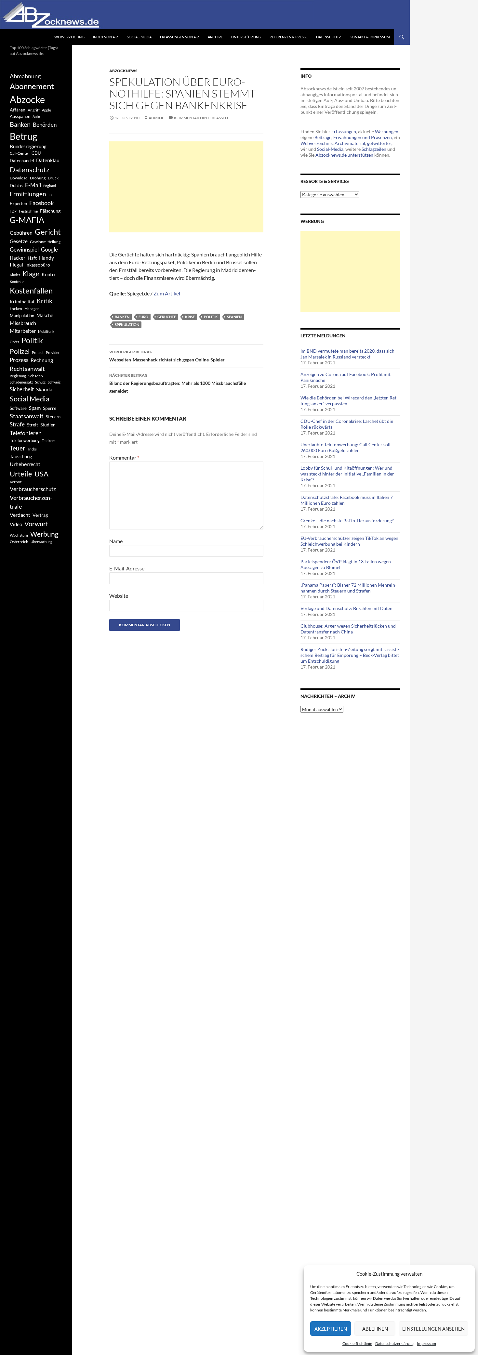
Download (19, 178)
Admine (156, 117)
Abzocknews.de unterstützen (344, 155)
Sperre (49, 408)
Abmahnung (25, 76)
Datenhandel (22, 160)
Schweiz (54, 382)
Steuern (53, 416)
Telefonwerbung (25, 440)
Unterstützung (246, 37)
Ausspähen (20, 116)
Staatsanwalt (27, 416)
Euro (143, 317)
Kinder (15, 275)
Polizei (20, 351)
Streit (32, 424)
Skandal (45, 389)
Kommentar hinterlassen (201, 117)
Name (116, 541)
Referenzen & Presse (289, 37)
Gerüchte (166, 317)
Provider (53, 352)
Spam (35, 408)
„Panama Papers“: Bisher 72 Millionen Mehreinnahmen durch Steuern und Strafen (348, 587)
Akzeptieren (330, 1329)
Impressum (426, 1343)
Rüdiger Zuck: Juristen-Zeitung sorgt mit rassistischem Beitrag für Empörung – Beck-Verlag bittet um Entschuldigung (349, 655)
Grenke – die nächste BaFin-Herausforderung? (347, 520)
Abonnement (32, 86)
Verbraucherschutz (33, 489)
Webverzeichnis (69, 37)
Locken (16, 308)
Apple (46, 110)
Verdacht (20, 515)
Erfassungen (343, 131)
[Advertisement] (186, 186)
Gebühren (21, 232)
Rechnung (42, 360)
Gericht (48, 231)
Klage (30, 273)
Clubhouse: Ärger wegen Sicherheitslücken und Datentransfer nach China (348, 628)
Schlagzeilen (374, 149)
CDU (36, 153)
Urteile (21, 473)
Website (118, 596)
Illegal (16, 264)
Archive (215, 37)
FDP (13, 211)
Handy (46, 257)
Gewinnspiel (24, 249)
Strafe (17, 424)
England (49, 186)
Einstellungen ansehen (433, 1329)
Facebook (41, 202)
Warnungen (386, 131)
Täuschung (21, 456)
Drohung (38, 178)
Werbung (44, 534)
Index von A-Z (105, 37)
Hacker (17, 258)
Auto (36, 116)
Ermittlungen (28, 194)
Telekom (48, 440)
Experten (18, 203)
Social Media (29, 399)
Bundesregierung (28, 146)
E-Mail (33, 185)
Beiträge (322, 137)
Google (49, 249)
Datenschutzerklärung (394, 1343)
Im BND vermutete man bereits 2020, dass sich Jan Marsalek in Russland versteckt (347, 353)
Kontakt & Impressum (370, 37)
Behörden (45, 124)
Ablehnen (375, 1329)
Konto (48, 274)
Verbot (15, 481)
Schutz (40, 382)
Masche (44, 315)
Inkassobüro (37, 264)
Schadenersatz (21, 382)
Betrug (23, 136)
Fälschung (50, 211)
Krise (190, 317)
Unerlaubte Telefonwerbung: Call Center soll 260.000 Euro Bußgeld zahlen (345, 447)
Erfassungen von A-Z (179, 37)
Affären (17, 109)
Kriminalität (22, 301)
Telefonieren (26, 432)
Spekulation (127, 324)
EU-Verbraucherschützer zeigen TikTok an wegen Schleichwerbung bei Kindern (349, 541)
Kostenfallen (31, 290)
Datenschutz (328, 37)
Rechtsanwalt (27, 368)
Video (16, 524)
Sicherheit (22, 389)
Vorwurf (36, 524)
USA (41, 473)
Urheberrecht (25, 464)
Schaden (35, 375)
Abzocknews (123, 70)
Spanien (234, 317)
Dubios (16, 185)
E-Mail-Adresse (126, 568)
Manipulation (22, 315)
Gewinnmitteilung (45, 241)
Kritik (44, 301)
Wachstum (19, 535)
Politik (211, 317)
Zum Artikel (166, 293)
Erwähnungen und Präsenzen (362, 137)
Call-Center (19, 153)
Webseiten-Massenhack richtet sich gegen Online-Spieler (167, 355)
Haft (32, 258)
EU (51, 194)
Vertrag (40, 515)
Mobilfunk (46, 331)
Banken (122, 317)
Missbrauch (23, 323)
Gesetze (19, 241)
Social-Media (139, 37)
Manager (31, 308)
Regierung (18, 376)
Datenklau (48, 160)
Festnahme (28, 211)
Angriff (34, 110)
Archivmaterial (350, 143)
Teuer (17, 448)
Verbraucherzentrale (31, 502)
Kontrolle (17, 282)
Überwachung (41, 542)
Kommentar (124, 457)
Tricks (32, 449)
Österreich (19, 541)
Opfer (14, 342)
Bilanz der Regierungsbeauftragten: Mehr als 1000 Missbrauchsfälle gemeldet (177, 383)
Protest (38, 352)
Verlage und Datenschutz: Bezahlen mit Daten (346, 608)
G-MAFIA (27, 220)
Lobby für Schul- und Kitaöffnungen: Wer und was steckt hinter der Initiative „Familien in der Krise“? (347, 473)
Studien (48, 424)
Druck (53, 178)
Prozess (19, 360)
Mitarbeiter (23, 331)
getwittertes (379, 143)
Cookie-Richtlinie (357, 1343)
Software (18, 408)
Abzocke (27, 99)
